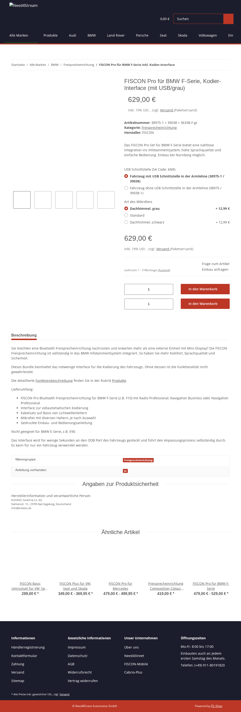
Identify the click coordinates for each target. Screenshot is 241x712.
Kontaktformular (24, 655)
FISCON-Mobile (136, 664)
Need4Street (134, 655)
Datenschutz (78, 655)
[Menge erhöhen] (168, 289)
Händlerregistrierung (28, 647)
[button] (144, 19)
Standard (137, 215)
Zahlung (17, 664)
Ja (125, 470)
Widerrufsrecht (80, 672)
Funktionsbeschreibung (54, 380)
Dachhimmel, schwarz (180, 222)
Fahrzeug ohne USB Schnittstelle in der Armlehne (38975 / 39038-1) (175, 190)
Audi (72, 35)
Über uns (131, 647)
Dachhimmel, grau (180, 208)
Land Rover (116, 35)
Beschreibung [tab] (24, 335)
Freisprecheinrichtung (159, 127)
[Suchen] (228, 19)
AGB (71, 664)
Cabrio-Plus (133, 672)
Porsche (142, 35)
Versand (167, 110)
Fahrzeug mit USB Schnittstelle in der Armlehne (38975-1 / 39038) (177, 178)
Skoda (182, 35)
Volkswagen (208, 35)
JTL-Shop (216, 706)
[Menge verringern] (130, 289)
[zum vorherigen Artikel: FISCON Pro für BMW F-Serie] (225, 65)
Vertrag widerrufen (83, 680)
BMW (92, 35)
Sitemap (17, 680)
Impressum (77, 647)
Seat (163, 35)
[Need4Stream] (23, 5)
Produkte (51, 35)
